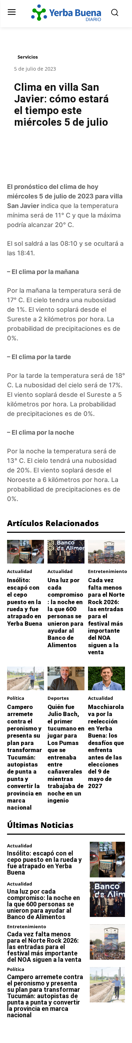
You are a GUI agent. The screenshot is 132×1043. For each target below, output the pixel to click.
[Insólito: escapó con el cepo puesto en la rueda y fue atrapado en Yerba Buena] (25, 552)
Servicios (28, 57)
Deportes (58, 698)
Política (15, 698)
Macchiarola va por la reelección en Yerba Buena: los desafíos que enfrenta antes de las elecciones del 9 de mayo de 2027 (106, 746)
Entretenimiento (107, 571)
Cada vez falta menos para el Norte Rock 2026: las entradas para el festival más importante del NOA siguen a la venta (106, 616)
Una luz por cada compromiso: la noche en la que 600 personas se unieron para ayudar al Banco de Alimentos (65, 613)
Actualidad (19, 571)
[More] (104, 151)
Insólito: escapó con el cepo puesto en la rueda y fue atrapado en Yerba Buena (24, 602)
